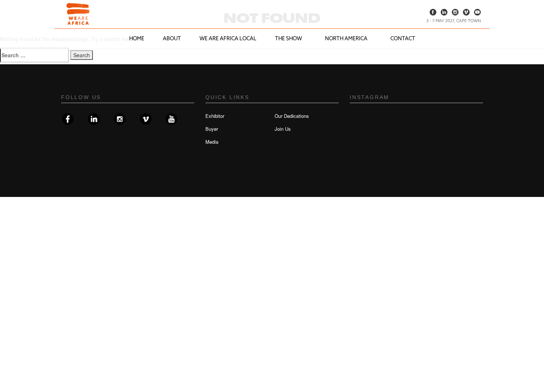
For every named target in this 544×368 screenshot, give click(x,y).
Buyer (211, 128)
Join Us (283, 128)
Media (211, 141)
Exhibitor (214, 115)
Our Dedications (292, 115)
